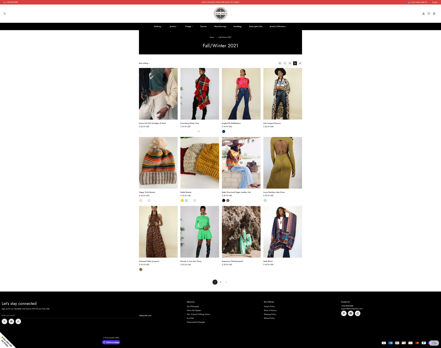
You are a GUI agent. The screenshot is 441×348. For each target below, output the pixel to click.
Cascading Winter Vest (189, 123)
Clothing (157, 26)
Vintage (188, 26)
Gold (182, 200)
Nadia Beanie (185, 192)
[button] (434, 13)
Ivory (140, 131)
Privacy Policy (269, 306)
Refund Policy (269, 318)
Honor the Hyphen (194, 310)
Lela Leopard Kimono (272, 123)
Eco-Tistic (190, 318)
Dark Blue (223, 131)
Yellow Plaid (186, 131)
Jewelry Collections (277, 26)
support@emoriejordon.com (351, 308)
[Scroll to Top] (436, 335)
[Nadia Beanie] (199, 163)
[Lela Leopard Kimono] (282, 94)
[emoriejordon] (220, 14)
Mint (186, 200)
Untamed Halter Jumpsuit (149, 261)
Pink (140, 200)
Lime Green (182, 269)
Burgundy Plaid (194, 131)
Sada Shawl (268, 261)
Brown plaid (182, 131)
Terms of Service (270, 310)
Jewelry (173, 26)
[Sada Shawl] (282, 232)
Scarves (203, 26)
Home (212, 37)
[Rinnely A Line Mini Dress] (199, 232)
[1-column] (280, 63)
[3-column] (290, 63)
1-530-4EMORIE (347, 306)
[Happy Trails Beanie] (158, 163)
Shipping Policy (270, 314)
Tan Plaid (190, 131)
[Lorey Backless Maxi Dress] (282, 163)
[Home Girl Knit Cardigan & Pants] (158, 94)
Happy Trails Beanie (147, 192)
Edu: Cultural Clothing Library (198, 314)
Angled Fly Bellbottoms (231, 123)
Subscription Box (256, 26)
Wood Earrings (220, 26)
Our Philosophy (193, 306)
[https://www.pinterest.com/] (4, 321)
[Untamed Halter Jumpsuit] (158, 232)
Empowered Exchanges (196, 322)
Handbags (237, 26)
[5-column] (300, 63)
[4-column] (295, 63)
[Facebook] (11, 321)
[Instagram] (18, 321)
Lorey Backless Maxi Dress (274, 192)
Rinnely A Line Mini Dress (191, 261)
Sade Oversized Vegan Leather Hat (236, 192)
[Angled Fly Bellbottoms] (241, 94)
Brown (227, 200)
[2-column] (285, 63)
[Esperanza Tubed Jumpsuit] (241, 232)
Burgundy (144, 200)
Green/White (223, 269)
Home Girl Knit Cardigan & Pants (152, 123)
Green (265, 200)
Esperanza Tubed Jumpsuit (232, 261)
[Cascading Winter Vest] (199, 94)
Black (223, 200)
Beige (149, 200)
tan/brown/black (265, 131)
